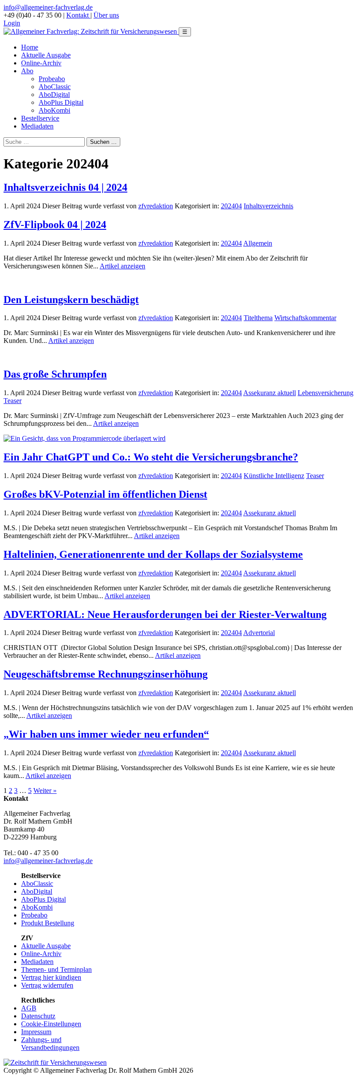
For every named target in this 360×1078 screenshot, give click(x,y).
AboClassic (55, 86)
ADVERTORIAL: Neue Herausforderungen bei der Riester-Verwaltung (165, 614)
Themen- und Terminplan (56, 969)
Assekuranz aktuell (269, 392)
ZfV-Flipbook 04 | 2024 (55, 224)
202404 (231, 206)
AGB (28, 1008)
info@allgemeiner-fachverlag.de (48, 7)
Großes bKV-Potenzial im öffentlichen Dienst (105, 494)
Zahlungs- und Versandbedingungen (50, 1043)
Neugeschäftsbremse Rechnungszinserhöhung (106, 674)
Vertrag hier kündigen (51, 977)
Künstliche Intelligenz (274, 475)
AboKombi (54, 110)
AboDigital (54, 94)
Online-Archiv (41, 63)
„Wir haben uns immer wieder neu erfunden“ (106, 734)
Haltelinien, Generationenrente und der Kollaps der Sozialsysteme (153, 554)
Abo (27, 71)
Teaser (13, 400)
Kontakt (78, 15)
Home (29, 47)
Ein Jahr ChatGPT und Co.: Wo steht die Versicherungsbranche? (151, 457)
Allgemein (257, 243)
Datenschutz (38, 1016)
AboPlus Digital (61, 102)
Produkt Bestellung (47, 923)
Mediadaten (37, 126)
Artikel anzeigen (122, 266)
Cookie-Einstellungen (51, 1024)
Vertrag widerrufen (47, 985)
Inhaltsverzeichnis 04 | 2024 (65, 187)
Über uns (106, 15)
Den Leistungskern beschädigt (71, 299)
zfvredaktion (155, 206)
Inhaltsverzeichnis (268, 206)
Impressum (36, 1031)
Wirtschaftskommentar (305, 317)
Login (12, 23)
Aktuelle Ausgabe (46, 55)
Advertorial (259, 632)
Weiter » (45, 790)
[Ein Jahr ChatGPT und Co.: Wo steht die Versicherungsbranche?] (85, 438)
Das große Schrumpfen (55, 374)
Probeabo (52, 78)
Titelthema (258, 317)
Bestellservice (40, 118)
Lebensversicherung (325, 392)
